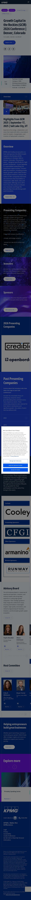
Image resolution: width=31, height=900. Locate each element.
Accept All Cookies (15, 469)
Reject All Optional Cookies (15, 465)
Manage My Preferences (15, 461)
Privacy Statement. (14, 456)
